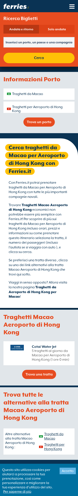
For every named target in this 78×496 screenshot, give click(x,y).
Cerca (39, 58)
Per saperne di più (17, 492)
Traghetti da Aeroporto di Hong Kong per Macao (33, 292)
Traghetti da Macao (27, 94)
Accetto (68, 471)
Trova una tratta (39, 374)
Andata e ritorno (21, 29)
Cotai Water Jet (44, 347)
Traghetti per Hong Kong (54, 447)
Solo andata (57, 29)
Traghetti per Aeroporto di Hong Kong (37, 109)
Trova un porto (39, 122)
